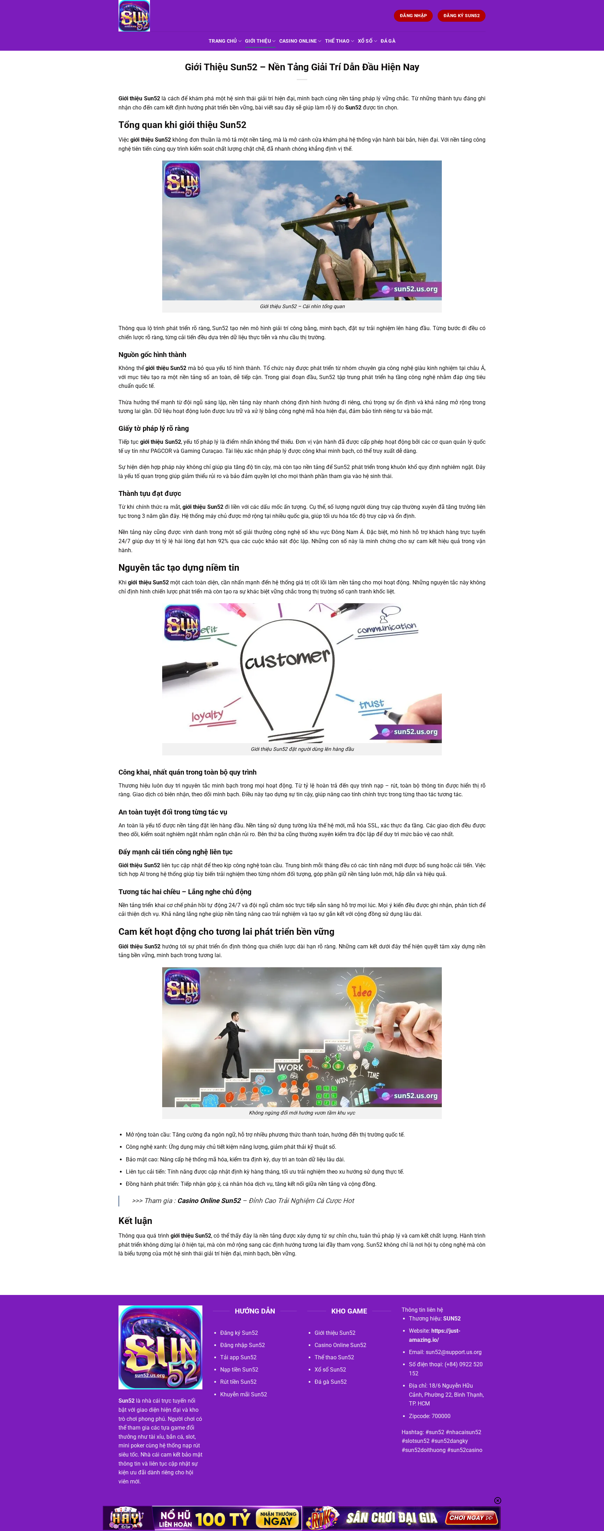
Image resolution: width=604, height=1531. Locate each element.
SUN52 (452, 1318)
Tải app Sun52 (238, 1357)
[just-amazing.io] (153, 15)
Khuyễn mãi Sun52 (243, 1394)
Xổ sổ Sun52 (330, 1369)
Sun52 (353, 107)
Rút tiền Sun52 (238, 1382)
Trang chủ (223, 41)
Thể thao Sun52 (334, 1357)
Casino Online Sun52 (208, 1201)
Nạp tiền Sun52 (239, 1369)
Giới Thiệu (258, 41)
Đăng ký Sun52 (239, 1333)
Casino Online (298, 41)
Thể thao (337, 41)
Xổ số (365, 41)
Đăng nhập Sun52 (242, 1345)
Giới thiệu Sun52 (335, 1333)
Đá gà (388, 41)
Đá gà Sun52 (331, 1382)
